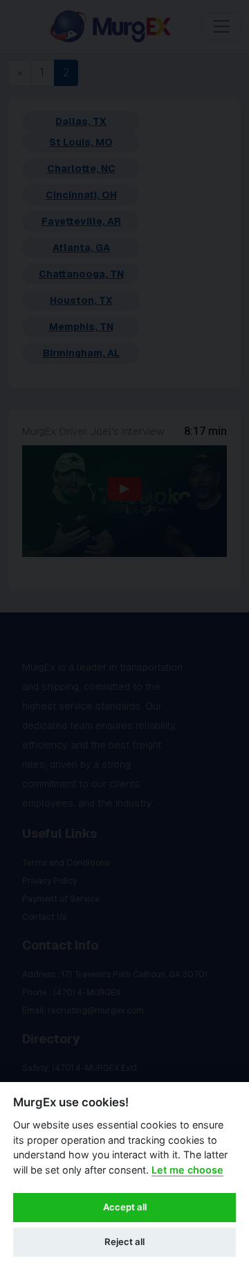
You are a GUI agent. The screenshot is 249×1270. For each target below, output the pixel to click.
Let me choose (187, 1170)
